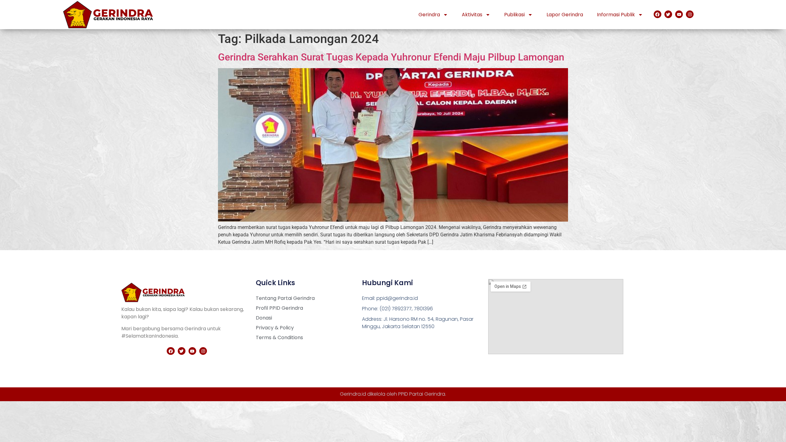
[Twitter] (668, 14)
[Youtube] (679, 14)
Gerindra (429, 14)
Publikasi (514, 14)
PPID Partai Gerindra (421, 393)
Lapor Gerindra (565, 14)
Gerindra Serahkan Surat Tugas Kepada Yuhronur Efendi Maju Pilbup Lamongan (391, 57)
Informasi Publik (616, 14)
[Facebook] (657, 14)
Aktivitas (472, 14)
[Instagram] (690, 14)
